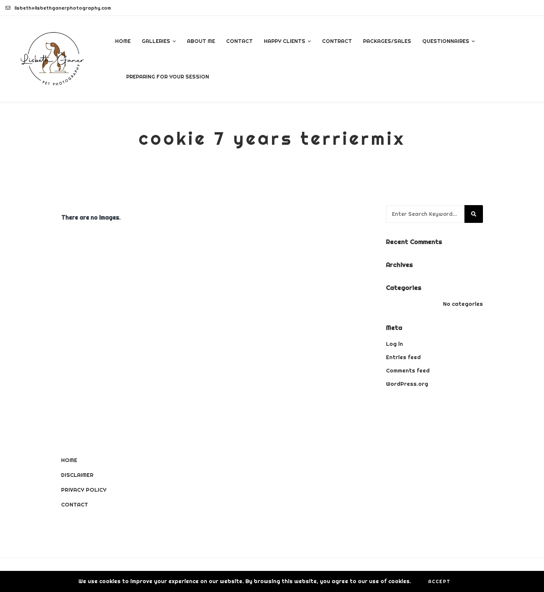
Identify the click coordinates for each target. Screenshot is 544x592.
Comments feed (408, 370)
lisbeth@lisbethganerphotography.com (62, 8)
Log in (394, 343)
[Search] (473, 214)
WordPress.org (407, 383)
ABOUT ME (201, 41)
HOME (123, 41)
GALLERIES (156, 41)
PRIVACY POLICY (84, 489)
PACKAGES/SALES (387, 41)
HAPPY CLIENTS (284, 41)
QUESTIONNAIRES (445, 41)
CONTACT (239, 41)
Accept (439, 581)
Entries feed (403, 357)
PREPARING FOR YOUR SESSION (167, 76)
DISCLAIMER (77, 474)
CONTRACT (337, 41)
